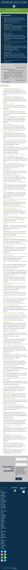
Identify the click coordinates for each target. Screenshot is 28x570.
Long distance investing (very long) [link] (12, 88)
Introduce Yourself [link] (17, 22)
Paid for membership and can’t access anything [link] (15, 116)
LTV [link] (4, 411)
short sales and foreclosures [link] (10, 372)
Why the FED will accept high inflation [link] (12, 175)
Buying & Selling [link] (16, 50)
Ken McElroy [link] (7, 77)
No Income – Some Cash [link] (9, 331)
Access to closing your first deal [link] (11, 163)
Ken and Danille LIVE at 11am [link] (10, 291)
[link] (14, 2)
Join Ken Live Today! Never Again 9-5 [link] (12, 404)
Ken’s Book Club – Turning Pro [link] (16, 70)
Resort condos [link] (6, 392)
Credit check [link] (6, 448)
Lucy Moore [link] (7, 30)
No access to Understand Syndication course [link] (14, 139)
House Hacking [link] (7, 434)
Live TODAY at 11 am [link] (8, 146)
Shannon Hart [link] (7, 22)
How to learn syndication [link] (9, 398)
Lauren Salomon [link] (7, 169)
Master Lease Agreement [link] (9, 269)
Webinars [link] (5, 442)
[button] (14, 6)
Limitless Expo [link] (6, 230)
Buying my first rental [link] (8, 275)
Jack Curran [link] (7, 50)
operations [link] (6, 337)
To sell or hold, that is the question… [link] (12, 386)
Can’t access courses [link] (8, 104)
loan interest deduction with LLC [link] (11, 216)
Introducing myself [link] (7, 124)
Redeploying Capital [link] (8, 418)
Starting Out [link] (6, 353)
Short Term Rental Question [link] (10, 365)
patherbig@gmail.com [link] (9, 41)
